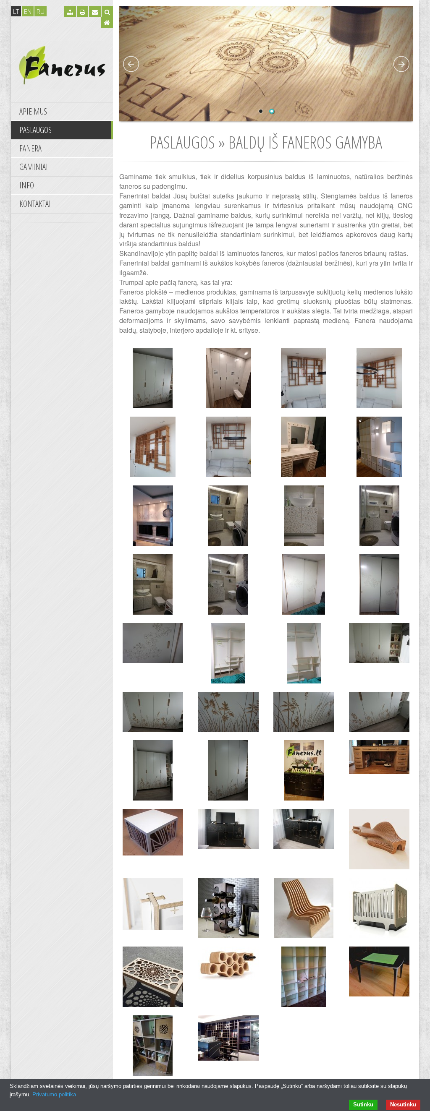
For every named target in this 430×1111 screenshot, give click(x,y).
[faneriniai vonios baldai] (304, 517)
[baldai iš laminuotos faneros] (152, 586)
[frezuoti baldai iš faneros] (379, 759)
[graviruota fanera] (228, 586)
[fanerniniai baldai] (152, 380)
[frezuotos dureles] (304, 714)
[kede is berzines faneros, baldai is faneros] (304, 910)
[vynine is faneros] (228, 910)
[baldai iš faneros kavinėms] (228, 1040)
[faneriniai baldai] (304, 586)
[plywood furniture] (228, 449)
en (27, 11)
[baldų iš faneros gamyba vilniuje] (152, 772)
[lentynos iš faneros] (152, 449)
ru (41, 11)
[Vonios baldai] (228, 517)
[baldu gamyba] (379, 586)
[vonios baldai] (379, 517)
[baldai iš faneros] (228, 380)
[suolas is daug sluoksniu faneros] (379, 841)
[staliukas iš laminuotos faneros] (379, 974)
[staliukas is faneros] (152, 979)
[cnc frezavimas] (152, 714)
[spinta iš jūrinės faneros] (379, 714)
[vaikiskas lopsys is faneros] (379, 910)
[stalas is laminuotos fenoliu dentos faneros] (152, 906)
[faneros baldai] (228, 772)
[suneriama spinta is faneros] (304, 655)
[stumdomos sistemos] (152, 645)
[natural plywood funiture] (304, 449)
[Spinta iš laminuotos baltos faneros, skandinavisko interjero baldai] (379, 449)
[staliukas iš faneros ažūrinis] (152, 834)
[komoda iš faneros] (304, 772)
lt (16, 11)
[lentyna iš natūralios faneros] (379, 380)
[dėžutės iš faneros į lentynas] (152, 1047)
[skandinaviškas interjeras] (152, 517)
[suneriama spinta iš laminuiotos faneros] (304, 979)
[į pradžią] (62, 64)
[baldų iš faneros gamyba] (304, 380)
